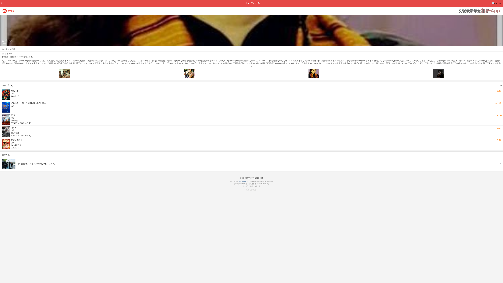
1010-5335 (259, 178)
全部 (500, 85)
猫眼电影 (5, 49)
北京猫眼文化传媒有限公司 (251, 186)
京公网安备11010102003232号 (259, 184)
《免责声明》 (243, 181)
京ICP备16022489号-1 (241, 184)
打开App (490, 10)
